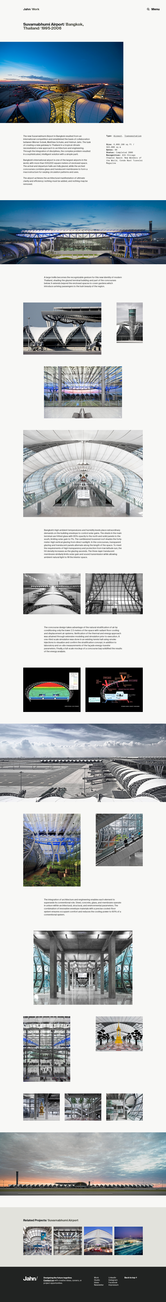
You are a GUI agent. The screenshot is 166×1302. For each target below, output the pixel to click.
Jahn (27, 9)
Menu (155, 9)
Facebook (113, 1282)
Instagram (113, 1280)
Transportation (132, 136)
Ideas (96, 1282)
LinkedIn (112, 1277)
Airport (118, 136)
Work (35, 9)
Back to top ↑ (130, 1277)
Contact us (49, 1280)
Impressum (113, 1285)
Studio (97, 1280)
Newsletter (99, 1285)
